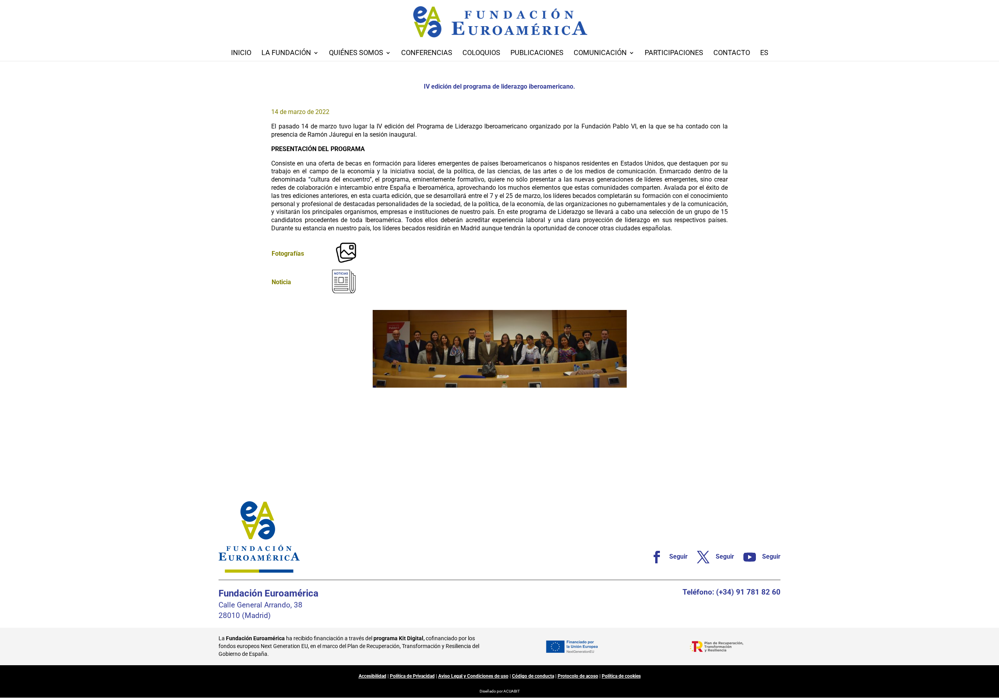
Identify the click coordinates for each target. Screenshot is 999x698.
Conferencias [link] (426, 53)
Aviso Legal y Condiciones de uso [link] (473, 676)
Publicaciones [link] (536, 53)
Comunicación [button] (600, 53)
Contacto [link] (731, 53)
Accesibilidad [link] (372, 676)
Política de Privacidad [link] (412, 676)
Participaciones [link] (674, 53)
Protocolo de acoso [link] (578, 676)
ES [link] (764, 53)
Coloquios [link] (481, 53)
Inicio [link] (241, 53)
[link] (345, 264)
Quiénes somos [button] (356, 53)
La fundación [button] (286, 53)
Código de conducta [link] (533, 676)
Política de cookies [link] (621, 676)
